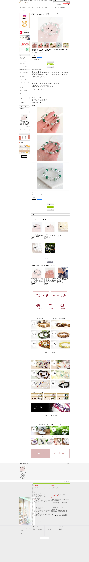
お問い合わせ (60, 529)
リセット (28, 126)
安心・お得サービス (48, 529)
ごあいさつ (47, 526)
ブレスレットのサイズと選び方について (38, 529)
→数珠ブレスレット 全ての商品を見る (58, 318)
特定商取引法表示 (60, 526)
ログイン (54, 4)
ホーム (21, 526)
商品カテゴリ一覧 (35, 526)
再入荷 (50, 61)
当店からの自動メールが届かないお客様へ (26, 528)
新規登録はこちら (59, 4)
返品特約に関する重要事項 (37, 59)
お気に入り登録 (50, 67)
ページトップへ (67, 481)
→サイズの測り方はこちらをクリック (37, 102)
